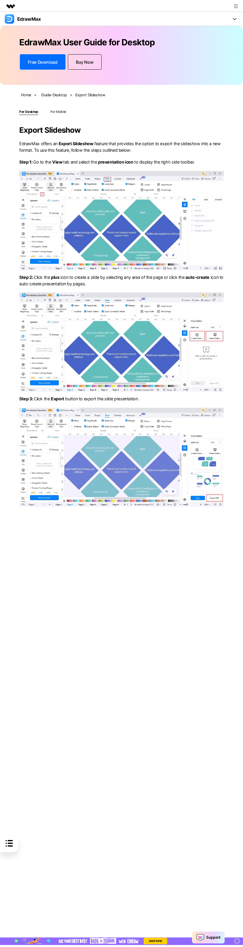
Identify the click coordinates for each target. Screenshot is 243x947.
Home (26, 95)
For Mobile (58, 112)
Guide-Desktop (54, 95)
